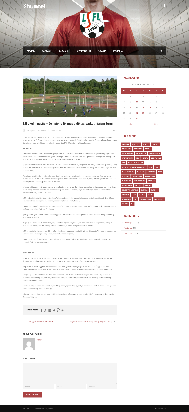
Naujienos (46, 50)
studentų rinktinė (130, 190)
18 (143, 107)
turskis (154, 190)
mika (160, 172)
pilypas (138, 185)
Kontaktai (118, 50)
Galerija (102, 50)
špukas (125, 204)
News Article (56, 130)
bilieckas (135, 144)
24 (137, 113)
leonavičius (156, 158)
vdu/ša (142, 195)
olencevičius (139, 181)
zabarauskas (145, 199)
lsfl (150, 167)
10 (137, 102)
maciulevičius (128, 172)
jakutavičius (127, 153)
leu (123, 162)
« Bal (130, 124)
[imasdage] (70, 96)
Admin (43, 130)
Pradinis (31, 50)
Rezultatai (63, 50)
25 (143, 113)
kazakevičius (127, 158)
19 (150, 107)
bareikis (125, 144)
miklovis (125, 176)
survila (144, 190)
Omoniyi (151, 181)
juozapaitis (141, 153)
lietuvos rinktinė (135, 162)
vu (135, 199)
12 (150, 102)
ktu (137, 158)
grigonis (138, 149)
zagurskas (158, 199)
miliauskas (137, 176)
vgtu (150, 195)
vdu (134, 195)
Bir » (156, 124)
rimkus (148, 185)
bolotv (156, 144)
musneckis (126, 181)
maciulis (140, 172)
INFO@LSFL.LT (160, 409)
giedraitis (126, 149)
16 (130, 107)
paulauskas (127, 185)
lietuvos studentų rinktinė (133, 167)
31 (137, 118)
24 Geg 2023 (30, 130)
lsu (156, 167)
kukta (145, 158)
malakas (151, 172)
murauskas (150, 176)
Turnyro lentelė (83, 50)
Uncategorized (130, 222)
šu (132, 204)
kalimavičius (154, 153)
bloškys (146, 144)
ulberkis (125, 195)
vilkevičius (126, 199)
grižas (148, 149)
